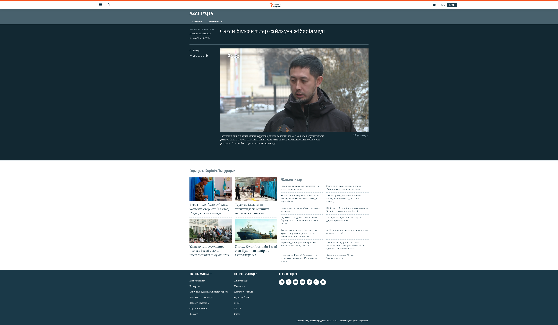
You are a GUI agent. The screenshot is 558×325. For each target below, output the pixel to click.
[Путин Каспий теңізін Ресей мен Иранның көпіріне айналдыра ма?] (256, 231)
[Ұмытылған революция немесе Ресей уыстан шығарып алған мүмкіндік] (210, 231)
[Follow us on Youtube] (295, 282)
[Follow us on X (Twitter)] (288, 282)
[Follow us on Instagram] (302, 282)
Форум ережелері (198, 308)
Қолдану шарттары (199, 303)
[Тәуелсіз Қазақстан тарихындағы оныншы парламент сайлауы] (256, 189)
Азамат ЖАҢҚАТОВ (199, 38)
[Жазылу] (323, 282)
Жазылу (193, 314)
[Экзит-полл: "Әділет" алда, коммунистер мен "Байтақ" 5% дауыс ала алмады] (210, 189)
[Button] (195, 51)
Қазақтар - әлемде (243, 292)
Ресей (237, 303)
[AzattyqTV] (434, 5)
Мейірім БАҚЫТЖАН (200, 34)
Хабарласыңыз (197, 281)
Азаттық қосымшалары (201, 297)
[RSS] (316, 282)
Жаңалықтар (241, 281)
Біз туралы (194, 286)
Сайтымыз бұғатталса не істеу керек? (208, 292)
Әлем (237, 314)
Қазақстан (239, 286)
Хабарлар (197, 22)
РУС (443, 5)
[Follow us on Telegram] (309, 282)
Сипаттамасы (215, 22)
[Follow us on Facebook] (282, 282)
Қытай (237, 308)
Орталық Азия (241, 297)
